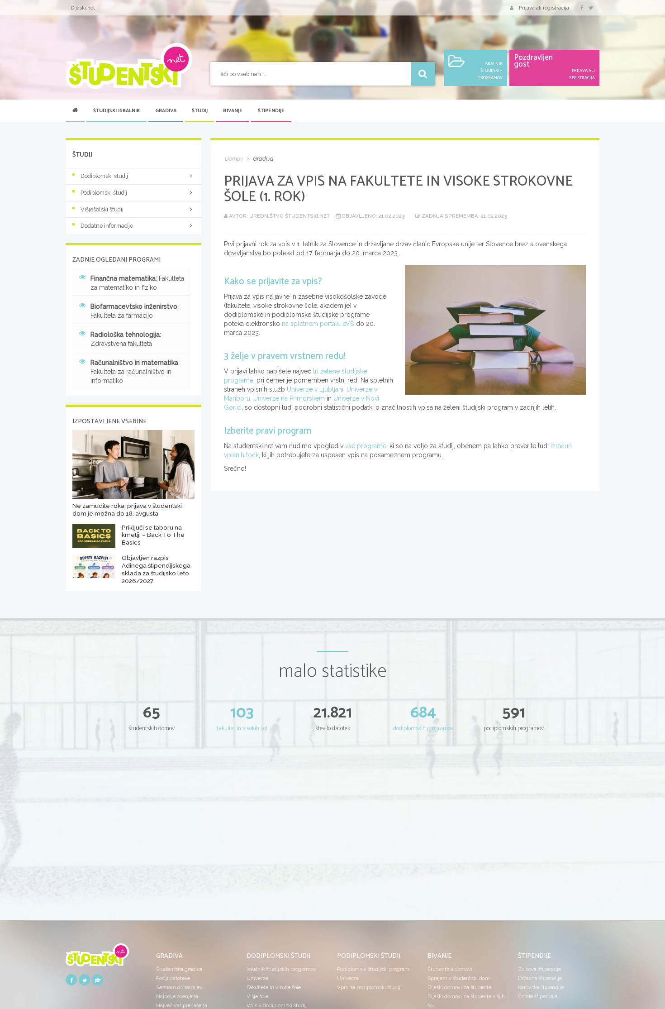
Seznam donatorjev (179, 987)
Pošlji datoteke (173, 978)
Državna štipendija (540, 978)
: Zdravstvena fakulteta (125, 339)
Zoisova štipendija (539, 969)
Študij (200, 111)
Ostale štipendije (537, 996)
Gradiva (165, 111)
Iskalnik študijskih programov (281, 969)
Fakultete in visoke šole (274, 987)
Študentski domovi (450, 969)
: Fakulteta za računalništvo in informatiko (135, 371)
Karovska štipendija (541, 987)
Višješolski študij (102, 209)
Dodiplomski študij (104, 175)
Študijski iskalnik (116, 111)
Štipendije (271, 111)
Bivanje (232, 111)
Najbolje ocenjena (177, 996)
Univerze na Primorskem (289, 398)
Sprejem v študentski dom (459, 978)
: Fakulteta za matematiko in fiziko (137, 283)
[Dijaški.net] (97, 958)
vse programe (365, 446)
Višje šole (257, 996)
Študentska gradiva (179, 969)
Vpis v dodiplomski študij (277, 1005)
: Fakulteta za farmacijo (134, 311)
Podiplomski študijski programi (374, 969)
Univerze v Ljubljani (315, 389)
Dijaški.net (83, 8)
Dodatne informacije (107, 225)
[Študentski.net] (129, 66)
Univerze (257, 978)
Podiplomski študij (104, 192)
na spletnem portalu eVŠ (319, 323)
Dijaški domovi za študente (459, 987)
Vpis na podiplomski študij (368, 987)
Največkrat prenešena (181, 1005)
